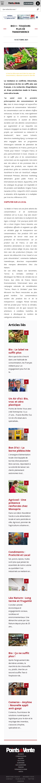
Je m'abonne (28, 3)
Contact (9, 779)
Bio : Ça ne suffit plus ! (19, 654)
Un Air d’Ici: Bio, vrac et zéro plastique (18, 401)
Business (21, 754)
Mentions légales (13, 777)
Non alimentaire (21, 765)
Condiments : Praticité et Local (19, 553)
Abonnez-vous (28, 777)
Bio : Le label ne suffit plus (18, 351)
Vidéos (21, 771)
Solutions (21, 760)
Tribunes (21, 767)
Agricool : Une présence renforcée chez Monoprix (18, 504)
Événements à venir (21, 769)
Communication (21, 756)
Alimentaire (20, 763)
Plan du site (20, 779)
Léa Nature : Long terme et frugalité (20, 599)
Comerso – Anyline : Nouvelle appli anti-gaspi (20, 705)
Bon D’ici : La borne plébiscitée (19, 449)
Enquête (21, 758)
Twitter (31, 779)
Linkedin (20, 781)
